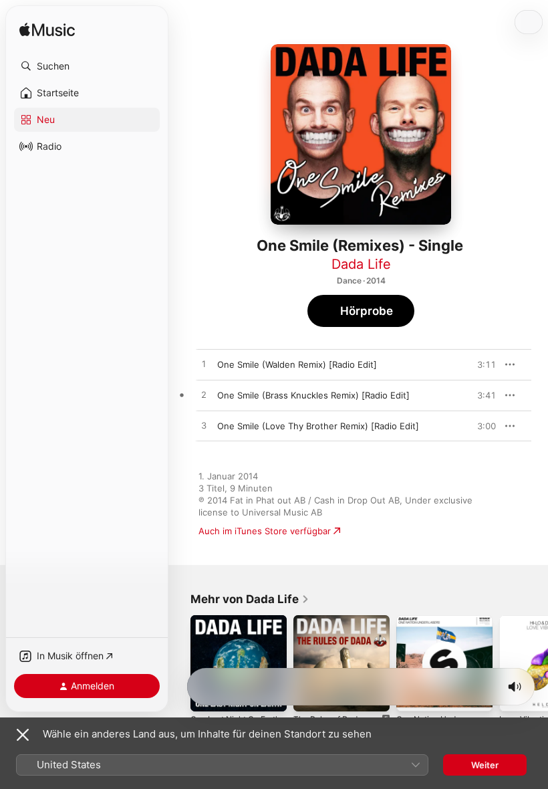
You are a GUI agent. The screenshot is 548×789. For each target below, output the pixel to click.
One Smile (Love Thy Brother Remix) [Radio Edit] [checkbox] (318, 426)
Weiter (485, 765)
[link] (249, 599)
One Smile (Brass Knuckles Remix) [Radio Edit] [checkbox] (313, 395)
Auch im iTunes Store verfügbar (264, 531)
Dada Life (361, 264)
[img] (47, 30)
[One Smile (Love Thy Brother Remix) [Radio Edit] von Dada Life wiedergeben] (203, 426)
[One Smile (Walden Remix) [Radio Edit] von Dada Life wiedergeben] (203, 364)
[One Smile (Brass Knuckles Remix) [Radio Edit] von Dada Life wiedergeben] (203, 395)
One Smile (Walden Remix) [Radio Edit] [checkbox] (297, 364)
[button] (87, 66)
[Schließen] (23, 735)
